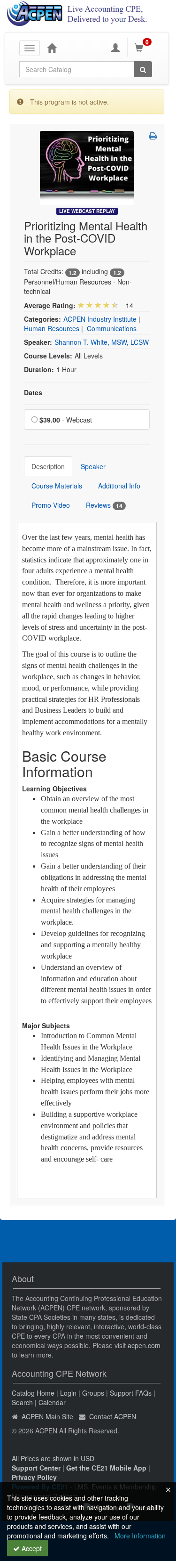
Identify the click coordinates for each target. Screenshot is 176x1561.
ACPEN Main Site (47, 1416)
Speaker (93, 466)
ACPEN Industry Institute (100, 319)
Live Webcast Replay (87, 211)
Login (68, 1393)
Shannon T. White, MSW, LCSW (101, 342)
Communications (112, 328)
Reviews (104, 505)
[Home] (51, 47)
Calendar (52, 1402)
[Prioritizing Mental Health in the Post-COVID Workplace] (87, 167)
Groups (93, 1393)
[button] (153, 136)
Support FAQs (131, 1393)
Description (48, 466)
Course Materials (56, 485)
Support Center (36, 1467)
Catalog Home (33, 1393)
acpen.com (144, 1345)
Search (22, 1402)
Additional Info (119, 485)
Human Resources (51, 328)
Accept (31, 1548)
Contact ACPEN (112, 1416)
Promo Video (50, 505)
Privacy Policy (34, 1477)
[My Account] (115, 47)
